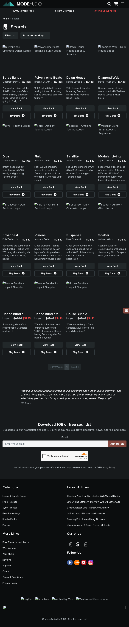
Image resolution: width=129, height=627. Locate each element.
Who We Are (9, 548)
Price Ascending (33, 35)
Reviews (7, 559)
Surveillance (12, 77)
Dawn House (75, 77)
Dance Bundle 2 (46, 314)
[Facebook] (70, 562)
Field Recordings (11, 513)
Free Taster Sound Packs (16, 542)
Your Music (8, 554)
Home (6, 18)
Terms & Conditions (13, 577)
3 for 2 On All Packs (105, 10)
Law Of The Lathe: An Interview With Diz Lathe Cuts (93, 501)
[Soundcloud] (77, 562)
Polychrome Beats (48, 77)
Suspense (73, 235)
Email (64, 437)
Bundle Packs (10, 519)
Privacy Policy (107, 467)
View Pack (16, 108)
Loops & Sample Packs (14, 496)
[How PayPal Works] (27, 598)
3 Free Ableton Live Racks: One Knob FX (88, 507)
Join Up (115, 443)
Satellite (72, 156)
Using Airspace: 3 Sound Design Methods (88, 525)
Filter (8, 35)
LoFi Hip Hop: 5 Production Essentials (86, 513)
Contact (7, 571)
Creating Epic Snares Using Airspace (86, 519)
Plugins (6, 525)
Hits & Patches (10, 501)
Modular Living (109, 156)
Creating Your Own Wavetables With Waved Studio (93, 496)
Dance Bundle (13, 314)
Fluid (38, 156)
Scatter (103, 235)
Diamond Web (108, 77)
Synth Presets (10, 507)
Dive (6, 156)
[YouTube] (84, 562)
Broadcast (10, 235)
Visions (40, 235)
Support (7, 565)
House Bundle (76, 314)
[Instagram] (90, 562)
